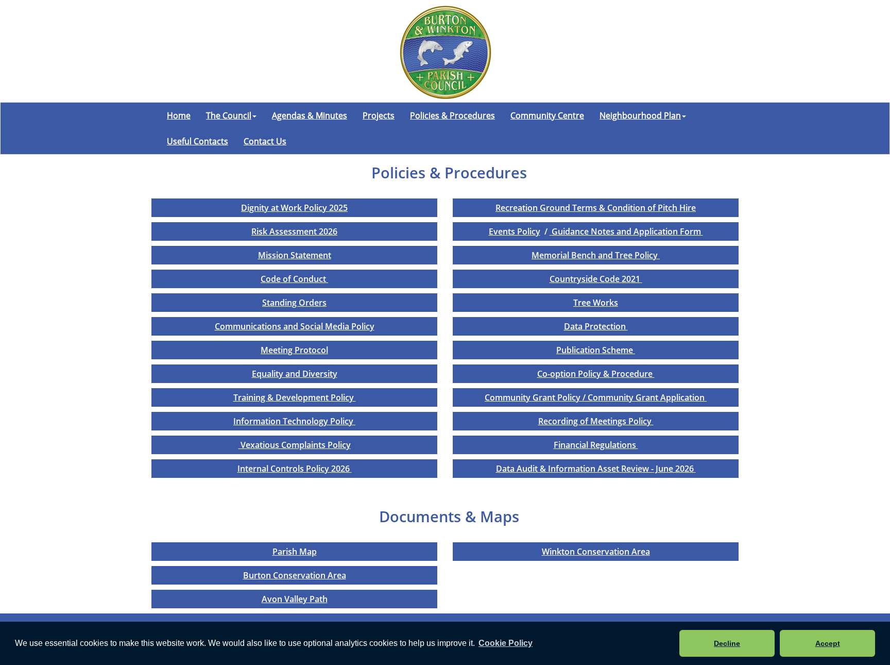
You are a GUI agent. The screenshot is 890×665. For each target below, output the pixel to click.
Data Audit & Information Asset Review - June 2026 (596, 468)
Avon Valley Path (295, 599)
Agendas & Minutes (309, 115)
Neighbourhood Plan (640, 115)
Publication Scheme (595, 350)
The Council (228, 115)
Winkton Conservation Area (596, 551)
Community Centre (547, 115)
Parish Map (294, 551)
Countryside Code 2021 (596, 279)
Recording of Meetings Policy (596, 421)
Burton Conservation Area (294, 575)
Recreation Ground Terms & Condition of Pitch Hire (595, 207)
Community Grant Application (647, 397)
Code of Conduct (294, 279)
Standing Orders (294, 302)
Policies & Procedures (452, 115)
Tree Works (595, 302)
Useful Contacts (197, 141)
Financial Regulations (596, 445)
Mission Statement (294, 255)
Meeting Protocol (294, 350)
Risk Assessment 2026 (294, 231)
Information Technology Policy (294, 421)
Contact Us (265, 141)
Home (179, 115)
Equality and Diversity (294, 373)
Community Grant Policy (534, 397)
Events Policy (514, 231)
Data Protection (596, 326)
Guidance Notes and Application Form (627, 231)
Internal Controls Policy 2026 (294, 468)
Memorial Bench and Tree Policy (596, 255)
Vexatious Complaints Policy (294, 445)
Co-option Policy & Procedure (596, 373)
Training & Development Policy (294, 397)
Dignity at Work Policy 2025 (294, 207)
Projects (379, 115)
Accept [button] (827, 643)
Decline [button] (727, 643)
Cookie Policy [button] (505, 643)
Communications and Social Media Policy (294, 326)
